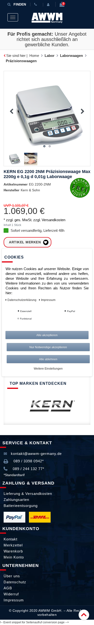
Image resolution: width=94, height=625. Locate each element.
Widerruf (11, 594)
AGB (8, 588)
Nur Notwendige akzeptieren (48, 347)
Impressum (14, 600)
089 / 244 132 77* (28, 469)
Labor (49, 55)
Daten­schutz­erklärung (22, 300)
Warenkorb (13, 551)
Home (34, 55)
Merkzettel (13, 545)
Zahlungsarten (16, 500)
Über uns (12, 576)
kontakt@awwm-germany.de (36, 454)
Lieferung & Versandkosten (28, 494)
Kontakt (10, 539)
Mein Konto (14, 557)
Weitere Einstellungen (48, 368)
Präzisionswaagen (21, 61)
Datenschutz (15, 582)
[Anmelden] (49, 4)
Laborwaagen (71, 55)
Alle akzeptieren (47, 335)
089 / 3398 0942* (28, 461)
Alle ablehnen (48, 359)
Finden (19, 4)
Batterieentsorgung (21, 506)
